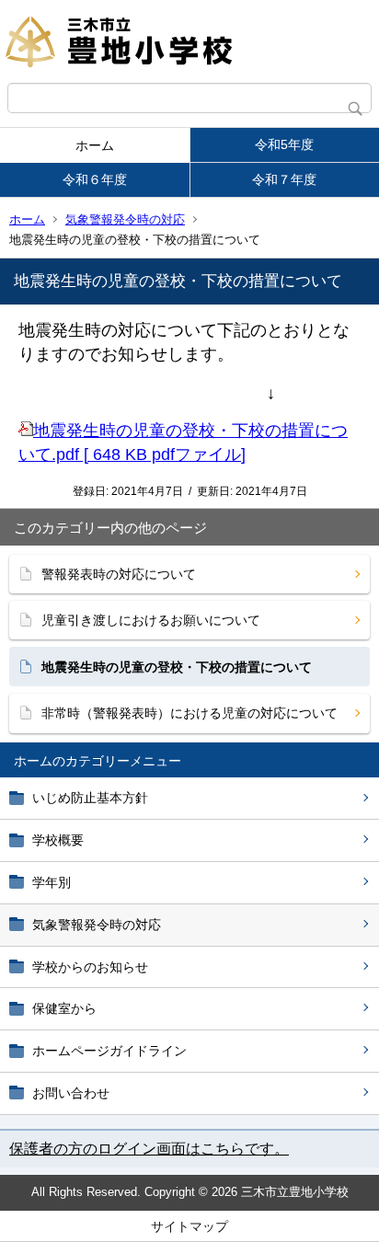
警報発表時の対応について (118, 574)
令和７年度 (284, 179)
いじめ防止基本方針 (90, 797)
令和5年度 (284, 144)
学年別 (51, 882)
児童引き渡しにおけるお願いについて (150, 620)
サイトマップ (189, 1226)
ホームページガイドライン (109, 1050)
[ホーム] (189, 41)
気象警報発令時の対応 (125, 219)
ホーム (94, 145)
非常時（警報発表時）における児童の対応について (189, 713)
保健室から (64, 1008)
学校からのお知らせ (90, 967)
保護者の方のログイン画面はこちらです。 (149, 1148)
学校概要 (58, 840)
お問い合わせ (70, 1093)
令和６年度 (95, 179)
